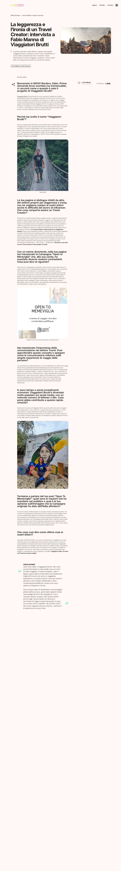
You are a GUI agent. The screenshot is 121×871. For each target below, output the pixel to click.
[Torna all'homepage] (14, 5)
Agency (94, 5)
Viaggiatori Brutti (22, 96)
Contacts (110, 5)
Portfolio (102, 5)
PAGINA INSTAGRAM (43, 340)
